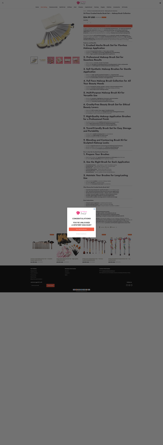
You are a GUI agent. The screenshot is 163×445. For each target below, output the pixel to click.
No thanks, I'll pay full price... (81, 233)
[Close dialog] (94, 209)
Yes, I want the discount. (81, 229)
